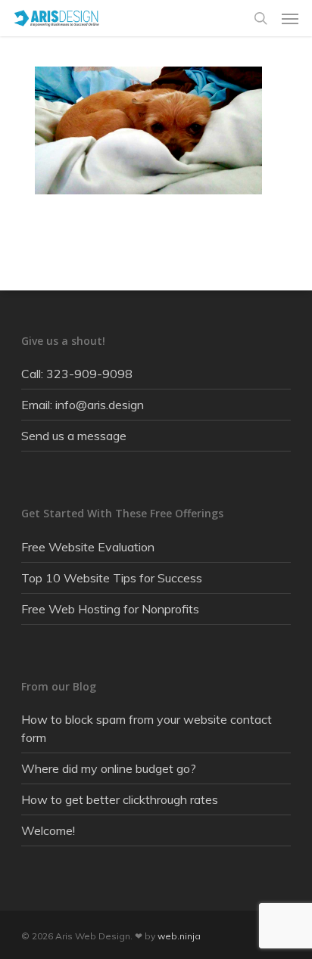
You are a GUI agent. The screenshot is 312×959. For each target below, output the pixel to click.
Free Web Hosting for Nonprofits (110, 608)
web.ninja (179, 936)
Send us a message (73, 435)
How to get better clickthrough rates (119, 799)
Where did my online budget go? (108, 768)
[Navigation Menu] (290, 18)
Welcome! (48, 830)
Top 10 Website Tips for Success (111, 577)
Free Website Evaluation (87, 546)
